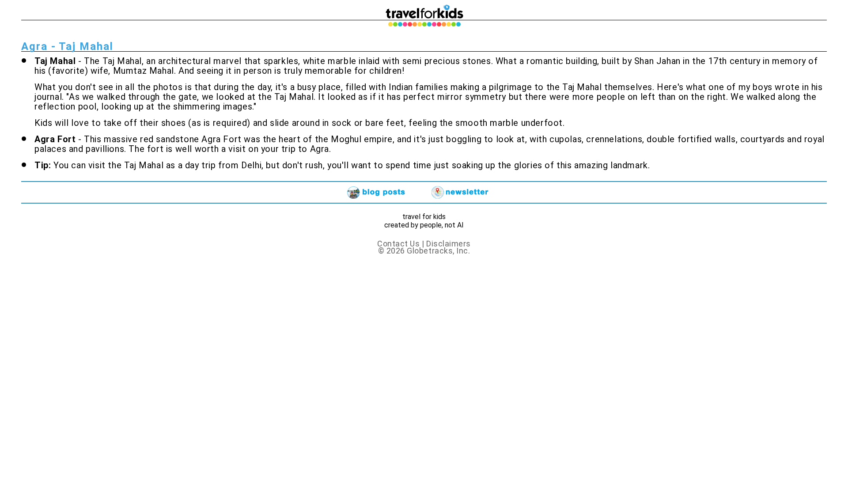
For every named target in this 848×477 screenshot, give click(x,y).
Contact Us (398, 243)
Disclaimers (448, 243)
